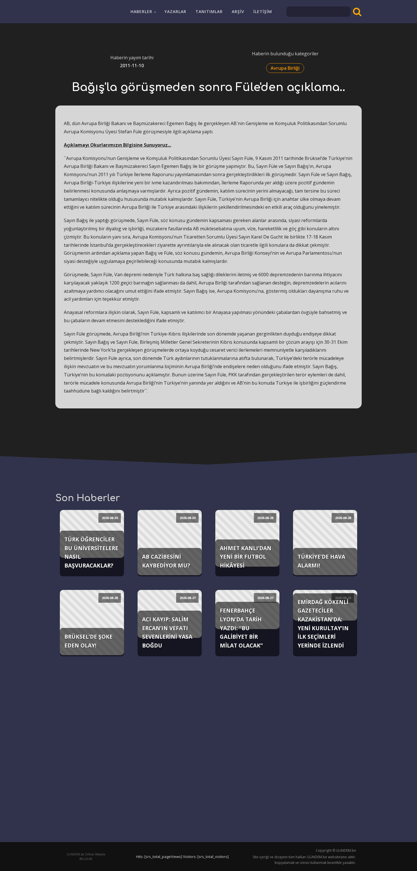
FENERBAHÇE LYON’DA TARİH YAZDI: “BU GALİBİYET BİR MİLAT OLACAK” (241, 628)
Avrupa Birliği (285, 68)
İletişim (262, 11)
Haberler (141, 11)
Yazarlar (175, 11)
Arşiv (238, 11)
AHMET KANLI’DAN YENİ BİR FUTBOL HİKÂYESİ (245, 556)
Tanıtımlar (209, 11)
